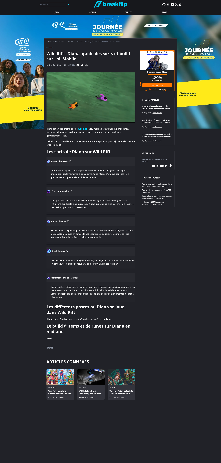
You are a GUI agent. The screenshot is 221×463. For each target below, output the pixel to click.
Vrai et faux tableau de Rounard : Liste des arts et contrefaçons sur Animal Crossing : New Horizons (157, 185)
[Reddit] (86, 65)
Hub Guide (59, 41)
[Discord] (164, 4)
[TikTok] (180, 4)
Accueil (49, 41)
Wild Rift (70, 41)
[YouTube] (172, 4)
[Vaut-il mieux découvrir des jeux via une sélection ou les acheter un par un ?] (157, 124)
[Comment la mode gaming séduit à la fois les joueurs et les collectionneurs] (157, 138)
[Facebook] (78, 65)
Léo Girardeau (157, 113)
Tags (164, 12)
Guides (128, 12)
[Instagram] (168, 4)
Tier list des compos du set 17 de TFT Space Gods (156, 191)
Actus (92, 12)
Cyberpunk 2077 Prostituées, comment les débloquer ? (153, 203)
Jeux (56, 12)
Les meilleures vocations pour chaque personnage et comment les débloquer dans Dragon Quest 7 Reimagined (157, 197)
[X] (176, 4)
